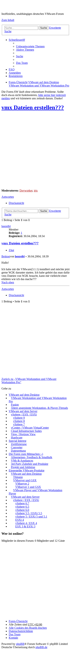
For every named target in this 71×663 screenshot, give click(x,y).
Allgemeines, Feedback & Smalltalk (31, 457)
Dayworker (25, 190)
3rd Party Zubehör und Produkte (29, 463)
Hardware (16, 437)
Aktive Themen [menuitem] (25, 49)
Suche (43, 28)
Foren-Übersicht (18, 621)
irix (36, 190)
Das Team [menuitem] (22, 62)
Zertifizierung (19, 444)
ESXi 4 (19, 519)
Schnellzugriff (17, 39)
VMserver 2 (22, 483)
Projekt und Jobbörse (23, 467)
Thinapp (18, 477)
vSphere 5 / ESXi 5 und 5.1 (31, 516)
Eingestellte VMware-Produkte (26, 470)
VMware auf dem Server (23, 411)
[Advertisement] (35, 150)
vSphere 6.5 (22, 506)
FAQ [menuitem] (12, 69)
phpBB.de (41, 647)
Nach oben (7, 282)
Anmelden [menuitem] (15, 72)
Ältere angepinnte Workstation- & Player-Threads (39, 407)
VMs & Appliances (22, 460)
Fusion (15, 404)
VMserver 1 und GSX (28, 486)
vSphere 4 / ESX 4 (26, 523)
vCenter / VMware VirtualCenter (30, 427)
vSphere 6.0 (22, 510)
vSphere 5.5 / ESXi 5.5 (28, 513)
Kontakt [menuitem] (13, 637)
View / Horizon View (23, 434)
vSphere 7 (19, 424)
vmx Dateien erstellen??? (32, 107)
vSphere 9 (19, 417)
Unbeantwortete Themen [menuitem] (30, 46)
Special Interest (17, 440)
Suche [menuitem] (19, 56)
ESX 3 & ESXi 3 (25, 526)
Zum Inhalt (7, 20)
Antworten (7, 196)
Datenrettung (18, 450)
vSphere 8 (19, 421)
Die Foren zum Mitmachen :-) (26, 454)
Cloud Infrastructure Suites (26, 430)
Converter (16, 447)
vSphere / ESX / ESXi (24, 414)
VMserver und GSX (25, 480)
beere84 (6, 226)
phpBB (20, 643)
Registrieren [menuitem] (16, 76)
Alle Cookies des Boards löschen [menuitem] (28, 627)
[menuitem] (21, 631)
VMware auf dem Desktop (24, 394)
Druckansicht (16, 203)
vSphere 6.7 (22, 503)
